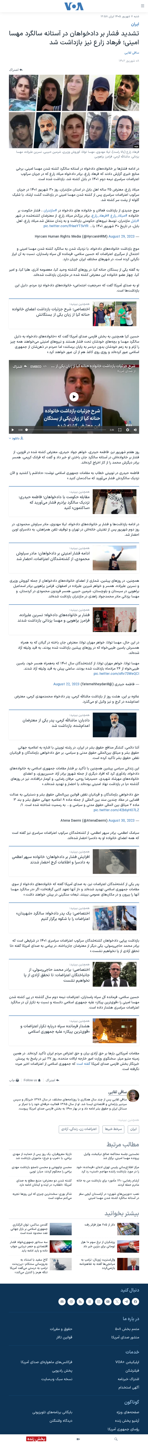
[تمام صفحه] (120, 430)
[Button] (16, 69)
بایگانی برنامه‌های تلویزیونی (52, 1412)
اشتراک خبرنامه (128, 1379)
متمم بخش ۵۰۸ (127, 1329)
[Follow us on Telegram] (126, 1301)
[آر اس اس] (80, 1301)
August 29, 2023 (121, 236)
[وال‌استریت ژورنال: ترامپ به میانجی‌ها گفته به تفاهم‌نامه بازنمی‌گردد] (128, 1264)
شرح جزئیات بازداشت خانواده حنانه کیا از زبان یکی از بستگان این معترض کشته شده (71, 366)
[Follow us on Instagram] (98, 1301)
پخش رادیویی (62, 1370)
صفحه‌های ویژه (128, 1412)
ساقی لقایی (131, 52)
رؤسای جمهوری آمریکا (123, 1429)
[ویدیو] (78, 1439)
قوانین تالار (64, 1337)
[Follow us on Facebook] (135, 1301)
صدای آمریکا (125, 371)
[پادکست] (71, 1301)
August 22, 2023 (66, 684)
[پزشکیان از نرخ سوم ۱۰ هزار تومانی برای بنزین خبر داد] (128, 1246)
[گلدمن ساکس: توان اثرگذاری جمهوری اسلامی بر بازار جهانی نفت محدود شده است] (61, 1229)
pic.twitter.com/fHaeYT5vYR (66, 226)
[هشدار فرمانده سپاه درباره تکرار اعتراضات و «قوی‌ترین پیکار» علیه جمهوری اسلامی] (114, 1030)
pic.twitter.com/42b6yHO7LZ (116, 810)
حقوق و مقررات (61, 1329)
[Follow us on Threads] (89, 1301)
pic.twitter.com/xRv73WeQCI (116, 674)
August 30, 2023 (121, 820)
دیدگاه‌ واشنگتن (61, 1420)
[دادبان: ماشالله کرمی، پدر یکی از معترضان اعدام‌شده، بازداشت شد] (114, 725)
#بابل (135, 221)
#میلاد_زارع (118, 215)
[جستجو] (116, 1439)
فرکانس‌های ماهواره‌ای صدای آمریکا (46, 1362)
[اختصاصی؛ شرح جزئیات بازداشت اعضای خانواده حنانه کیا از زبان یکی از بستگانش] (114, 313)
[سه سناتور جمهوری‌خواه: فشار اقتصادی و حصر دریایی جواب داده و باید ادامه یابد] (61, 1246)
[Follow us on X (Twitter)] (117, 1301)
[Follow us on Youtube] (108, 1301)
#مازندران (50, 210)
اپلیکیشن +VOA (127, 1362)
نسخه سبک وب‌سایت (56, 1379)
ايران (135, 24)
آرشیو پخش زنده (127, 1420)
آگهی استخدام (129, 1387)
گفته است (83, 1064)
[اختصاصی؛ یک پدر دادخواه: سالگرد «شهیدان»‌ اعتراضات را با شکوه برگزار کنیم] (114, 918)
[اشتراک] (62, 1301)
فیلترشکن (132, 1370)
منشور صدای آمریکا (125, 1337)
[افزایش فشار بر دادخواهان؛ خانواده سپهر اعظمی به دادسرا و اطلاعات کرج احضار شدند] (114, 861)
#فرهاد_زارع (100, 215)
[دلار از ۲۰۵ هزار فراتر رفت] (128, 1229)
